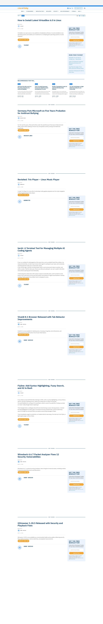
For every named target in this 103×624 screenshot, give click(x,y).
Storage (74, 11)
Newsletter (79, 8)
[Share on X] (81, 15)
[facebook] (68, 8)
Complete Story (22, 39)
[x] (72, 8)
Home (19, 15)
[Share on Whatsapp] (84, 15)
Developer (48, 11)
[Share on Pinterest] (83, 15)
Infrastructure (40, 11)
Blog (79, 11)
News (22, 11)
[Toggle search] (84, 8)
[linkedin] (70, 8)
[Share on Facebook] (79, 15)
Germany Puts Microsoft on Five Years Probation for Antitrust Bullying (24, 88)
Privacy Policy (72, 146)
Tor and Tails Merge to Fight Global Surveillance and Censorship (77, 88)
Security (55, 11)
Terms (82, 44)
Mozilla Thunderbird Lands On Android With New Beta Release (59, 88)
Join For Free (76, 40)
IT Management (29, 11)
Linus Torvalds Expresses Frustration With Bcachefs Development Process (41, 88)
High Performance (64, 11)
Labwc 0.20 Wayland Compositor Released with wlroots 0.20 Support (76, 63)
